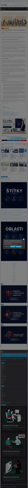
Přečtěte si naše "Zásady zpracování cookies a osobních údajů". (10, 244)
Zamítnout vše (13, 246)
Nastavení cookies (7, 246)
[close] (23, 239)
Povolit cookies (18, 246)
